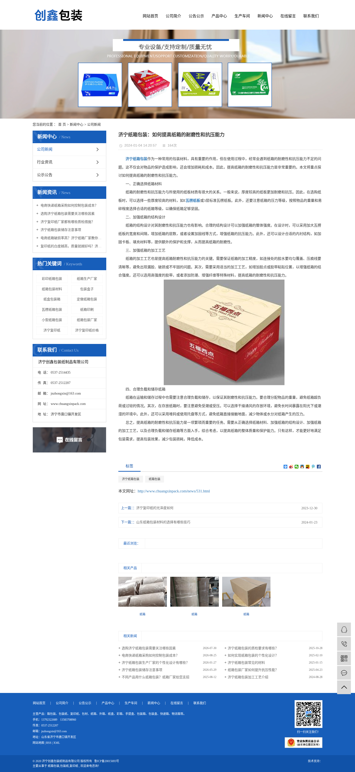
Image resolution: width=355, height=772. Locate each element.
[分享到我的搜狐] (308, 467)
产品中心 (219, 16)
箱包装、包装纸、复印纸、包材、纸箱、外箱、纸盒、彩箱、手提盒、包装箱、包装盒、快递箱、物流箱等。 (116, 714)
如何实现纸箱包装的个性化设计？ (253, 655)
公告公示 (196, 16)
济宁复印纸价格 (87, 330)
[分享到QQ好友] (302, 467)
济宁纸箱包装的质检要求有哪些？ (253, 648)
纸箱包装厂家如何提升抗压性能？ (253, 670)
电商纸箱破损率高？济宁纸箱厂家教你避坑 (71, 238)
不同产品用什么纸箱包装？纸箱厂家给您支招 (155, 677)
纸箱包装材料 (52, 289)
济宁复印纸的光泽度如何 (154, 508)
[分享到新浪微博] (291, 467)
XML (56, 743)
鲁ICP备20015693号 (106, 761)
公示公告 (44, 175)
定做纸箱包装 (87, 299)
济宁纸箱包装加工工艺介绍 (248, 677)
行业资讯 (44, 162)
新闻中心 (265, 16)
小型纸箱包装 (52, 320)
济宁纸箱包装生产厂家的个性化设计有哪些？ (155, 663)
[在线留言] (344, 673)
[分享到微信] (297, 467)
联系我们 (311, 16)
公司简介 (173, 16)
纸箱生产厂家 (87, 279)
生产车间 (242, 16)
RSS (48, 743)
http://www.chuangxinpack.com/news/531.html (174, 491)
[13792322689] (344, 644)
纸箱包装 (154, 479)
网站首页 (150, 16)
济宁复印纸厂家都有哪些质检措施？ (67, 222)
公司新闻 (94, 124)
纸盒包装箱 (51, 299)
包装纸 (64, 766)
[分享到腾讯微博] (313, 467)
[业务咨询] (344, 629)
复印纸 (74, 766)
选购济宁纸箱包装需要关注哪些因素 (67, 213)
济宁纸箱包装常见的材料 (246, 663)
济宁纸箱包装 (130, 479)
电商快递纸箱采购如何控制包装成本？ (69, 205)
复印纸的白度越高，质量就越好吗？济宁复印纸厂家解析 (71, 246)
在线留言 (288, 16)
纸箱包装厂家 (87, 320)
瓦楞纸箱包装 (52, 309)
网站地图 (38, 743)
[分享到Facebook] (319, 467)
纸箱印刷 (87, 309)
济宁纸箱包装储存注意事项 (60, 230)
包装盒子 (87, 289)
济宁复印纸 (51, 330)
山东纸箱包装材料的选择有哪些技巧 (163, 522)
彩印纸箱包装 (52, 279)
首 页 (62, 124)
